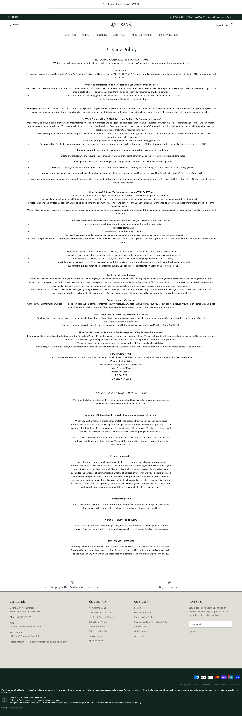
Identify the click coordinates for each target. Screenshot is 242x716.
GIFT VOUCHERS (177, 17)
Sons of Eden (95, 636)
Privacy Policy (185, 684)
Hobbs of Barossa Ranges (101, 617)
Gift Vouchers (141, 631)
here (201, 346)
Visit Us (86, 34)
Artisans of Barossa (16, 708)
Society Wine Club (168, 34)
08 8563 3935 (24, 617)
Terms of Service (220, 684)
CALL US (211, 17)
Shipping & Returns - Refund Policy (151, 621)
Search (137, 607)
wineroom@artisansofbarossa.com (121, 321)
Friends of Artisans (143, 612)
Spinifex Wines (96, 640)
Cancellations (140, 626)
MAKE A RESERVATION (196, 17)
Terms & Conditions (202, 684)
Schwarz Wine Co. (98, 631)
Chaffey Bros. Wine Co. (100, 612)
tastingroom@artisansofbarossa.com (124, 364)
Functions (101, 34)
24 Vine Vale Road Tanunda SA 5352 (27, 626)
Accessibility (140, 636)
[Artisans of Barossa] (121, 24)
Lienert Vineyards (97, 626)
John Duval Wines (98, 621)
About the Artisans (142, 34)
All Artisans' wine (97, 607)
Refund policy (235, 684)
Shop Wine (70, 34)
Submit (192, 631)
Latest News (119, 34)
